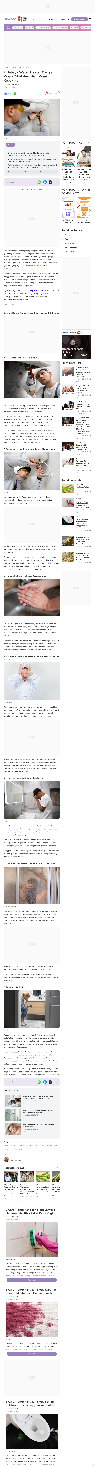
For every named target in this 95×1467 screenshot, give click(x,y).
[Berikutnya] (60, 1302)
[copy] (56, 182)
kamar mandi (33, 266)
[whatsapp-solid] (39, 182)
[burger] (90, 19)
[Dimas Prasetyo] (6, 1159)
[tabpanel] (32, 162)
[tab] (11, 145)
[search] (68, 19)
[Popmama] (15, 19)
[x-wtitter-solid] (50, 182)
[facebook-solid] (45, 182)
